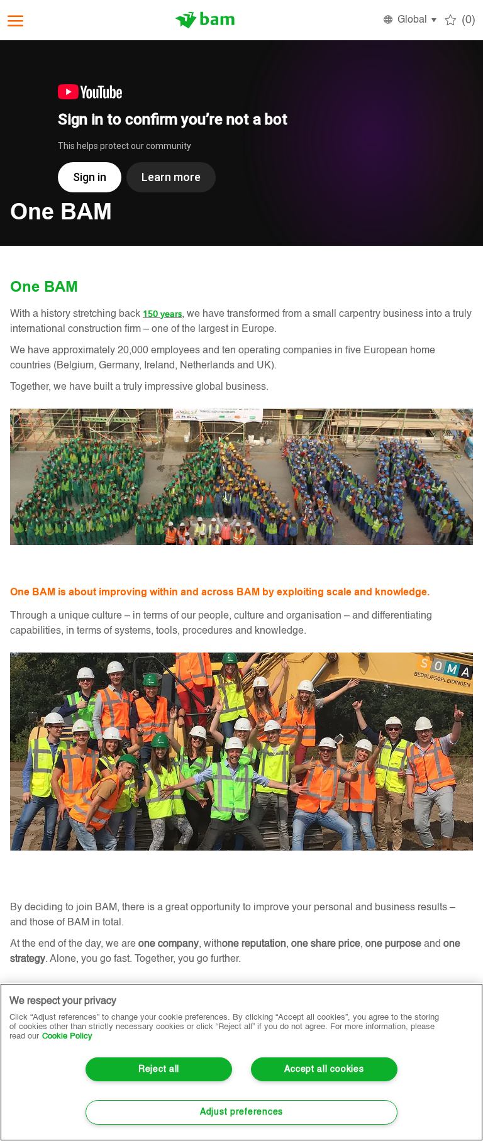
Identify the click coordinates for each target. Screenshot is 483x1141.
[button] (409, 20)
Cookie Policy (67, 1036)
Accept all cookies (324, 1069)
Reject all (158, 1069)
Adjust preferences (241, 1112)
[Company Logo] (205, 20)
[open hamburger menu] (15, 20)
